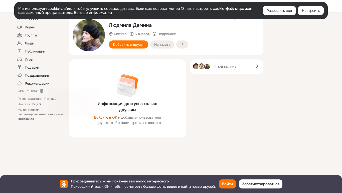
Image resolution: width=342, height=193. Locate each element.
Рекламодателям (30, 99)
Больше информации (93, 12)
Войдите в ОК (105, 117)
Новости (24, 104)
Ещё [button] (35, 104)
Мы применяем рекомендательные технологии (40, 114)
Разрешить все (279, 10)
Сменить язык (28, 91)
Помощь (50, 99)
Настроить (311, 10)
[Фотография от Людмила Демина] (89, 35)
